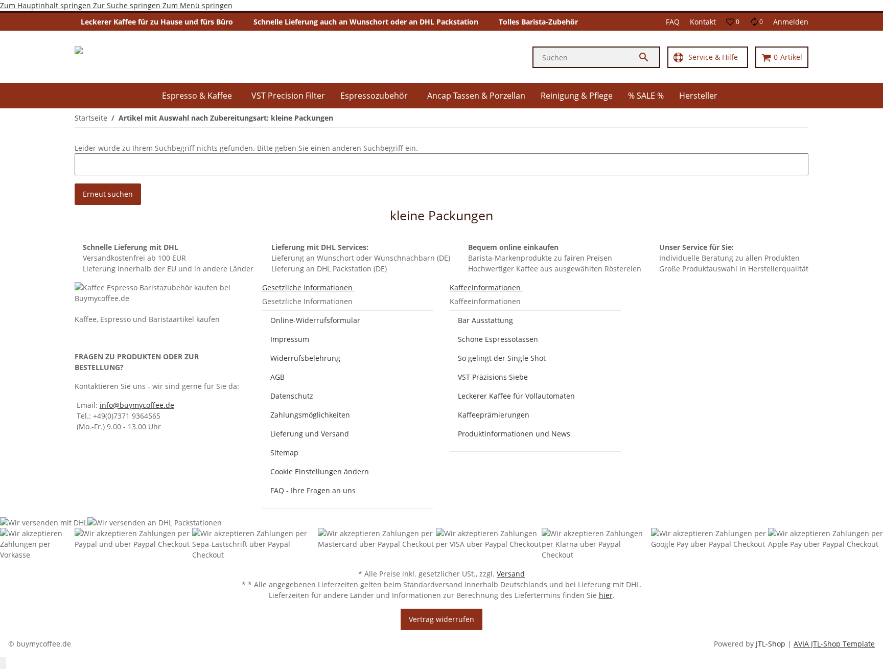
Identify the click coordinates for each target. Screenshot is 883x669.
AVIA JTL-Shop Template (834, 644)
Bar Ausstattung (485, 320)
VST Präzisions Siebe (493, 377)
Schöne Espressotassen (498, 339)
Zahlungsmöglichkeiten (310, 415)
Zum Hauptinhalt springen (46, 5)
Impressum (289, 339)
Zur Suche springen (127, 5)
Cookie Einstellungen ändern (319, 471)
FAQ (673, 22)
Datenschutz (291, 396)
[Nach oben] (3, 663)
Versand (511, 574)
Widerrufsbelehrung (305, 358)
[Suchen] (648, 57)
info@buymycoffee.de (137, 405)
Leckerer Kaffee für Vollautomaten (516, 396)
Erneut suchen (108, 194)
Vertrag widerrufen (441, 619)
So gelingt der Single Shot (502, 358)
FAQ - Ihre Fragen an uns (313, 490)
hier (606, 595)
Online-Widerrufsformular (315, 320)
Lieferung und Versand (309, 434)
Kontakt (703, 22)
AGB (277, 377)
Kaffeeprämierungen (493, 415)
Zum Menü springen (197, 5)
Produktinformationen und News (514, 434)
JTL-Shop (771, 644)
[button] (733, 22)
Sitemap (284, 452)
